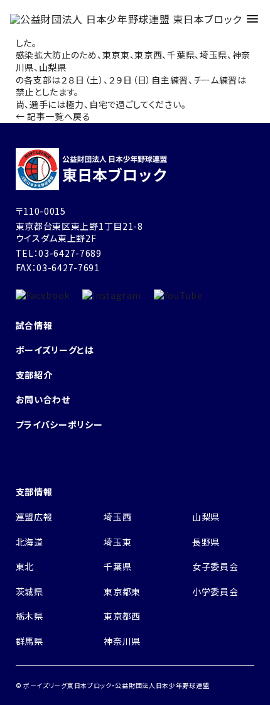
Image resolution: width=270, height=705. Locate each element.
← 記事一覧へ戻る (53, 116)
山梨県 (206, 516)
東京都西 (122, 616)
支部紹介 (34, 375)
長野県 (206, 541)
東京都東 (122, 591)
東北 (25, 566)
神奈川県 (122, 641)
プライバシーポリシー (59, 424)
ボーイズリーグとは (55, 349)
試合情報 (34, 325)
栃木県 (29, 616)
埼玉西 (117, 516)
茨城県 (29, 591)
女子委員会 (215, 566)
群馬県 (29, 641)
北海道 (29, 541)
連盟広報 (34, 516)
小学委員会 (215, 591)
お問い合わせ (43, 399)
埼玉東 (117, 541)
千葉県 (117, 566)
